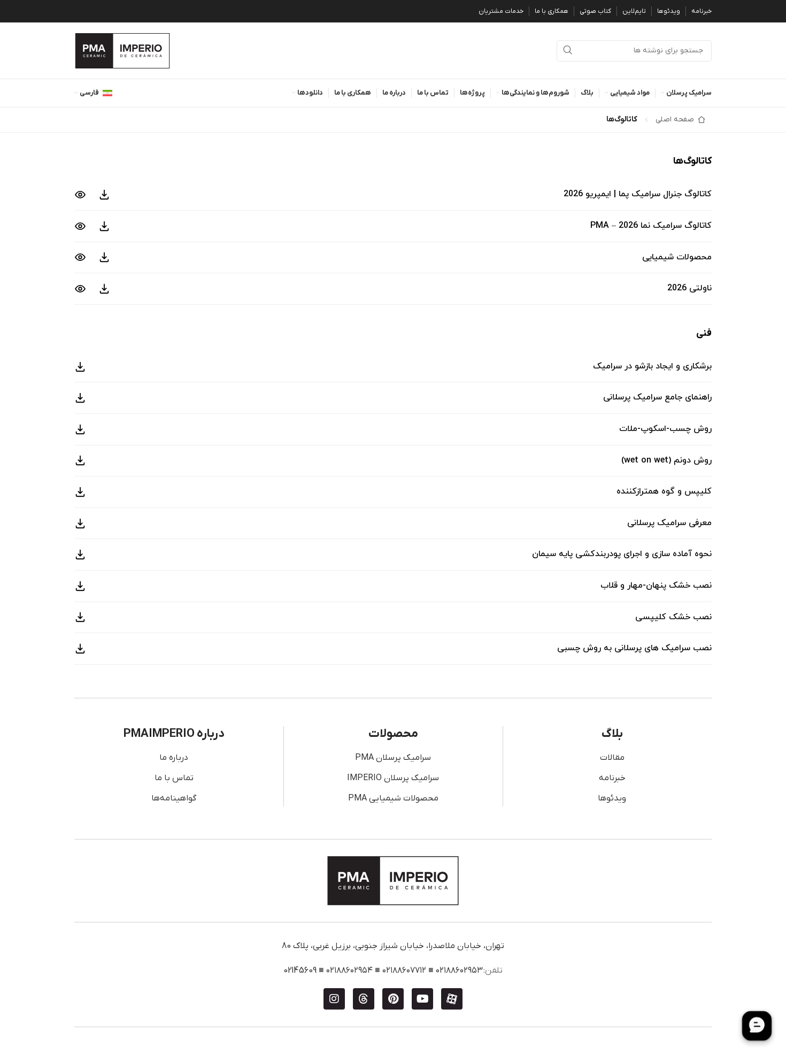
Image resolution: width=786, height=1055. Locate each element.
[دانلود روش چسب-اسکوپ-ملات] (80, 429)
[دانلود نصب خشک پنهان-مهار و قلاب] (80, 586)
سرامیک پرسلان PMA (393, 757)
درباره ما (173, 757)
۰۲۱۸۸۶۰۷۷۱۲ (404, 970)
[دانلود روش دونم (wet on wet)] (80, 460)
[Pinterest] (393, 999)
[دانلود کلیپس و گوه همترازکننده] (80, 492)
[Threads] (363, 999)
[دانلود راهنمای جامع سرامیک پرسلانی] (80, 398)
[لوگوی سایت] (122, 50)
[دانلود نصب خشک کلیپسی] (80, 617)
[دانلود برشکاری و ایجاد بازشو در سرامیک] (80, 367)
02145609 (300, 970)
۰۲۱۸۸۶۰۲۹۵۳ (459, 970)
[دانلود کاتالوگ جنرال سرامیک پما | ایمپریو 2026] (104, 195)
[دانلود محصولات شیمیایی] (104, 257)
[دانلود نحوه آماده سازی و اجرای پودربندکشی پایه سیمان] (80, 554)
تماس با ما (174, 778)
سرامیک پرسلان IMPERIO (393, 778)
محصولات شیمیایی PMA (393, 798)
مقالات (612, 757)
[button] (393, 195)
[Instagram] (334, 999)
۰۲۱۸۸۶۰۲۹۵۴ (349, 970)
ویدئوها (612, 798)
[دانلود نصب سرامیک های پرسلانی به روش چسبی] (80, 648)
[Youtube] (422, 999)
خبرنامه (612, 778)
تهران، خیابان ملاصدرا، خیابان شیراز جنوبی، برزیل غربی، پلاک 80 (393, 946)
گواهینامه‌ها (173, 798)
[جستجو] (567, 50)
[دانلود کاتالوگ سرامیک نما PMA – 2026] (104, 226)
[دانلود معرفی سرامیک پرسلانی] (80, 523)
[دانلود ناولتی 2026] (104, 289)
